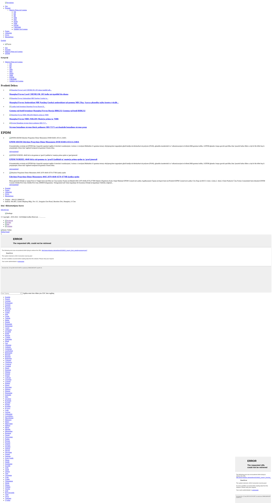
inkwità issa (5, 210)
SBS (15, 20)
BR (15, 14)
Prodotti (7, 8)
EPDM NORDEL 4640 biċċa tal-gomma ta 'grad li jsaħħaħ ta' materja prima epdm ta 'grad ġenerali (53, 159)
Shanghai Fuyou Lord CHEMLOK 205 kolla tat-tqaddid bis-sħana (38, 94)
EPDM (16, 25)
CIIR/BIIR (17, 27)
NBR (15, 23)
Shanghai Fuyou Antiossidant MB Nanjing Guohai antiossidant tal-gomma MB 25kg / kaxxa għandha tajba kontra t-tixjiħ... (64, 102)
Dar (6, 6)
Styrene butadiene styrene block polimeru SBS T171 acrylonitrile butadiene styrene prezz (48, 127)
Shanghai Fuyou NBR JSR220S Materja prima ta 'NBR (34, 119)
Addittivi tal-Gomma (21, 29)
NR (15, 12)
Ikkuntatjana (9, 37)
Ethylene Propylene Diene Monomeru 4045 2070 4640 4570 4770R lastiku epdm (44, 177)
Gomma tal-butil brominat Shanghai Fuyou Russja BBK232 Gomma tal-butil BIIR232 (47, 111)
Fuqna (7, 31)
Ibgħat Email (5, 232)
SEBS (16, 21)
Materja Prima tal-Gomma (18, 10)
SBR (15, 18)
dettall (16, 151)
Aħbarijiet (8, 33)
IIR (15, 16)
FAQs (7, 35)
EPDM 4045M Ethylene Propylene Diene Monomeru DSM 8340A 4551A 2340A (44, 142)
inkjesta (11, 151)
